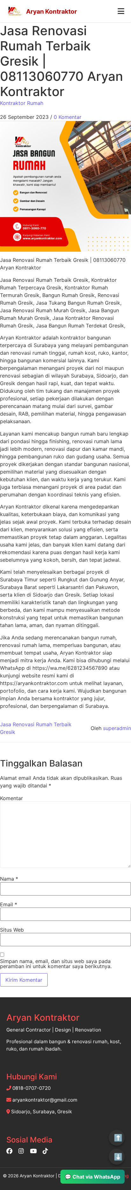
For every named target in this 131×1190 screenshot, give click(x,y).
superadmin (117, 728)
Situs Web (12, 929)
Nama (9, 878)
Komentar (11, 798)
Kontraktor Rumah (21, 103)
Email (8, 904)
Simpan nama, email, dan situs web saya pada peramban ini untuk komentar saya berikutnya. (56, 964)
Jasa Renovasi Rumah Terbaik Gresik (36, 728)
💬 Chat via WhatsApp (92, 1177)
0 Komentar (67, 117)
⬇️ (118, 1157)
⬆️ (118, 1138)
